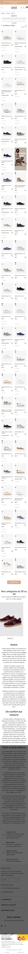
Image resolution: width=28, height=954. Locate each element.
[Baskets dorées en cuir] (7, 35)
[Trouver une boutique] (21, 8)
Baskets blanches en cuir (20, 67)
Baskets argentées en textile (6, 548)
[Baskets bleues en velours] (7, 246)
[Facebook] (2, 926)
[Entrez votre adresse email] (17, 880)
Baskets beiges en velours (20, 571)
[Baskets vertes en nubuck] (7, 223)
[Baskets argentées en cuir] (21, 108)
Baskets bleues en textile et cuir (7, 209)
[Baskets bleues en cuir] (7, 131)
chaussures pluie (15, 817)
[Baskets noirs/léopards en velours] (21, 201)
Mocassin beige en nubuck (20, 453)
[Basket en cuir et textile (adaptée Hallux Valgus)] (7, 402)
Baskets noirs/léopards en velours (20, 209)
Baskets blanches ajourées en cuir (20, 43)
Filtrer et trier (9, 25)
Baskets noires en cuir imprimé (19, 231)
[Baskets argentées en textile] (7, 540)
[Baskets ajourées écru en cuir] (7, 379)
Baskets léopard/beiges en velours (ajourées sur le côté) (20, 187)
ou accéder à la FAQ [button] (7, 891)
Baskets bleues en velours (6, 253)
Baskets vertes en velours (20, 275)
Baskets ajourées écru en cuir (6, 387)
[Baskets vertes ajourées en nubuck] (21, 131)
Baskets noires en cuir (19, 296)
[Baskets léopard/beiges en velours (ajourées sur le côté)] (21, 178)
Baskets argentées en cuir (20, 116)
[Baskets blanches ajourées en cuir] (21, 35)
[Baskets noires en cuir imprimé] (21, 223)
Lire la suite (14, 22)
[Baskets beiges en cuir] (7, 268)
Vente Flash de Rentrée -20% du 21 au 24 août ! (14, 2)
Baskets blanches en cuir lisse (20, 91)
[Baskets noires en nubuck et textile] (7, 424)
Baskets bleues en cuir (6, 139)
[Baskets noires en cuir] (21, 288)
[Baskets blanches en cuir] (21, 60)
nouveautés (9, 805)
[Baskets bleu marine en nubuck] (7, 178)
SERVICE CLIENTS (8, 905)
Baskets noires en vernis (6, 67)
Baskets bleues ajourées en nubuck (7, 161)
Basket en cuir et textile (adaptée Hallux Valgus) (6, 410)
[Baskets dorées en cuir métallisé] (7, 515)
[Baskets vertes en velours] (21, 268)
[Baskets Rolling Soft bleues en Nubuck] (7, 469)
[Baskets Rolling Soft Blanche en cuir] (21, 491)
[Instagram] (6, 926)
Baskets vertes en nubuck (6, 230)
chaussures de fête (14, 767)
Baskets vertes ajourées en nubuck (20, 140)
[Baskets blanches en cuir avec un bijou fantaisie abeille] (7, 83)
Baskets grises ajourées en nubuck (7, 340)
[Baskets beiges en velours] (21, 564)
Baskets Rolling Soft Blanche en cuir (19, 499)
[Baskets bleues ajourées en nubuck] (7, 153)
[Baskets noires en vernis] (7, 60)
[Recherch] (23, 8)
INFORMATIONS (8, 910)
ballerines (21, 790)
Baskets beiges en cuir (6, 275)
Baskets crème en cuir (6, 316)
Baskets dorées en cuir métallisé (6, 523)
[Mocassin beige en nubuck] (21, 446)
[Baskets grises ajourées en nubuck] (7, 332)
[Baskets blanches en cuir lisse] (21, 83)
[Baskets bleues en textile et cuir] (7, 201)
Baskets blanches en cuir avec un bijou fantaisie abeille (6, 92)
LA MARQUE (6, 899)
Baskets (10, 638)
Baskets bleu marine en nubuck (6, 186)
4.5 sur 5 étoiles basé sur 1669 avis (14, 920)
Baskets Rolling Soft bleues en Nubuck (7, 477)
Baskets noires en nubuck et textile (6, 432)
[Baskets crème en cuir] (7, 309)
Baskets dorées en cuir (6, 42)
